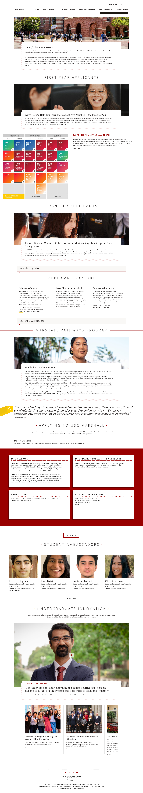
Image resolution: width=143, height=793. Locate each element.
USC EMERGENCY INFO (98, 786)
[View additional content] (122, 734)
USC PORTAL (108, 463)
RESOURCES (47, 769)
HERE (42, 444)
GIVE (114, 13)
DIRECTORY (95, 769)
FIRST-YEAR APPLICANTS (102, 306)
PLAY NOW (76, 148)
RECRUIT (104, 13)
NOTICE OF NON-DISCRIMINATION (45, 394)
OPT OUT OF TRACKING (64, 788)
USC (79, 769)
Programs (35, 10)
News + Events (122, 10)
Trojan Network (105, 10)
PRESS (64, 769)
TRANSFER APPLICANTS (101, 308)
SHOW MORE (71, 598)
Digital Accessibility (79, 788)
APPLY (122, 13)
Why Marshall (21, 10)
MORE (27, 747)
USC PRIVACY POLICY (44, 786)
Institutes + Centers (66, 10)
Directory (113, 4)
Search (121, 5)
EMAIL (21, 311)
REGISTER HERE (45, 471)
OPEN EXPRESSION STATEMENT (81, 786)
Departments (48, 10)
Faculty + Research (87, 10)
